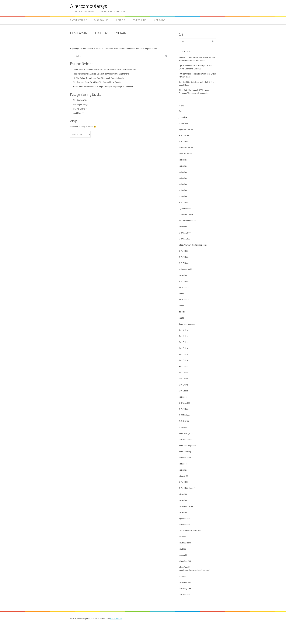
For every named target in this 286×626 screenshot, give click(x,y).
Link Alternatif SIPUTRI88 (190, 530)
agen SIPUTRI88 (186, 129)
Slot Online (159, 20)
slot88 (181, 317)
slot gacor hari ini (186, 269)
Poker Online (139, 20)
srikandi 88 (183, 475)
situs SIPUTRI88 (186, 147)
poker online (184, 287)
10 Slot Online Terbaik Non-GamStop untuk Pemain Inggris (98, 78)
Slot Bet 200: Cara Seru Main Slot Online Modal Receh (97, 82)
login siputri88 (185, 208)
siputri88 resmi (185, 542)
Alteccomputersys (88, 5)
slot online (183, 159)
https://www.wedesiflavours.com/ (193, 244)
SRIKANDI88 (184, 238)
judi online (183, 117)
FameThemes (116, 618)
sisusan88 (183, 554)
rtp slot (182, 311)
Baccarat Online (78, 20)
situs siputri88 (185, 457)
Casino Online (101, 20)
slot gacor (183, 396)
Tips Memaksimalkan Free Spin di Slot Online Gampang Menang (101, 73)
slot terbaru (183, 123)
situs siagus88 (185, 588)
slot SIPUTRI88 (185, 153)
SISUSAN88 (184, 421)
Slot (180, 111)
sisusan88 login (185, 582)
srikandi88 (183, 226)
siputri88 (182, 536)
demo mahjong (185, 451)
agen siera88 (184, 518)
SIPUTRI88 (183, 141)
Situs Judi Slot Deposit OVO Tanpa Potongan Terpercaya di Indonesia (103, 86)
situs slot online (185, 439)
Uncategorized (79, 104)
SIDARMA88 (184, 415)
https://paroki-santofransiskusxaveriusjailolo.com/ (194, 568)
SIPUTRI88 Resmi (187, 488)
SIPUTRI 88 (184, 135)
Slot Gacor (183, 390)
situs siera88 (184, 524)
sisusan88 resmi (186, 506)
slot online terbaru (186, 214)
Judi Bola (120, 20)
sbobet (181, 293)
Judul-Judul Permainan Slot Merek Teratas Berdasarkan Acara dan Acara (104, 69)
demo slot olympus (187, 323)
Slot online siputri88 (187, 220)
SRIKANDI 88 (185, 232)
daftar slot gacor (186, 433)
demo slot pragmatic (187, 445)
